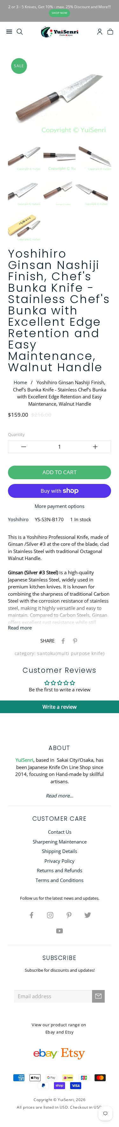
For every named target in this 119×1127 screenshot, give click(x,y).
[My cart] (110, 32)
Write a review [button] (59, 706)
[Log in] (99, 32)
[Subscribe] (98, 996)
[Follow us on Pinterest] (68, 915)
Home (20, 382)
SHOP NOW (60, 13)
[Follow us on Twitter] (87, 915)
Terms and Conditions (59, 880)
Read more (20, 627)
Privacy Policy (59, 861)
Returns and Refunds (59, 870)
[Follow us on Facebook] (31, 915)
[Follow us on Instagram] (50, 915)
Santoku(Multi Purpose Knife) (70, 653)
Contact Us (59, 832)
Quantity (16, 434)
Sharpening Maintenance (60, 841)
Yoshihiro (18, 519)
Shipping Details (59, 851)
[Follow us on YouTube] (59, 930)
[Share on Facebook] (62, 640)
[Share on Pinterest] (74, 640)
